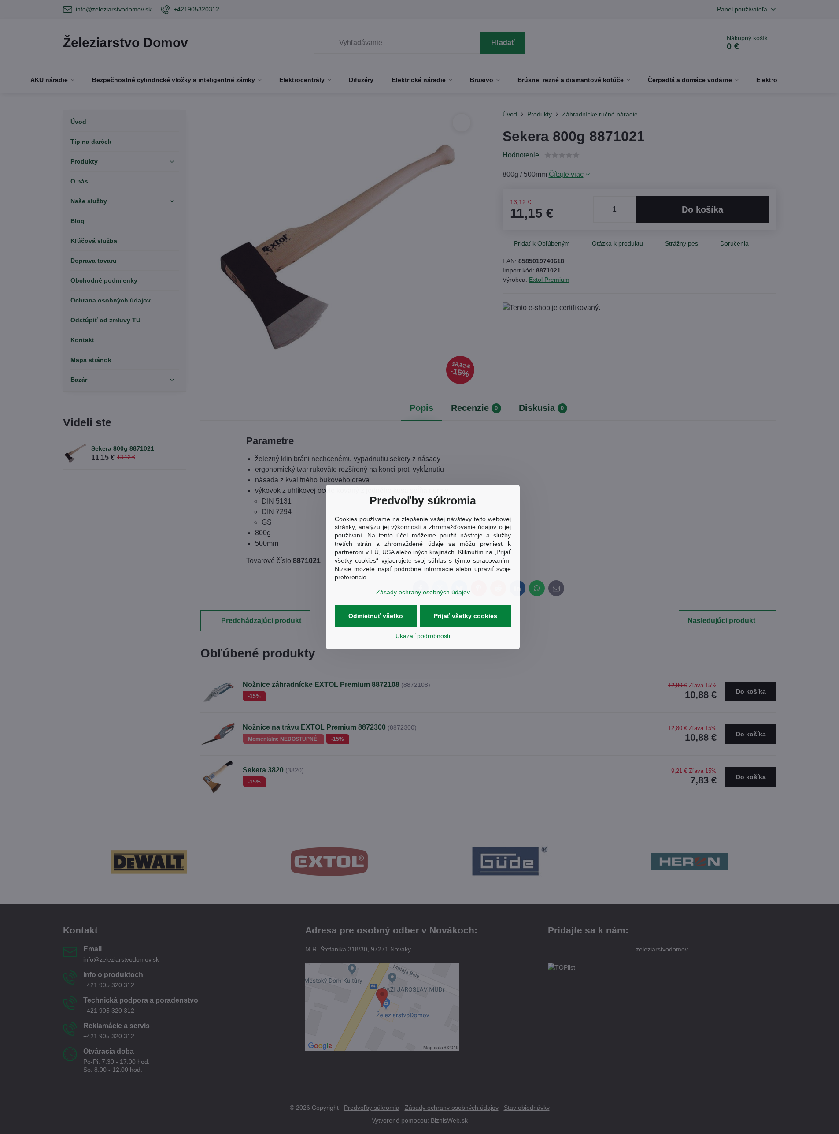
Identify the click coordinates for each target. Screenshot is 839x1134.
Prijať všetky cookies (465, 615)
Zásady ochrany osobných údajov (423, 592)
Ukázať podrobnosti (422, 635)
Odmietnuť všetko (375, 615)
